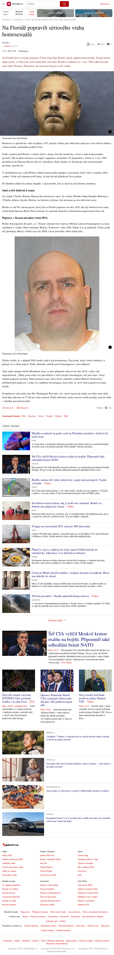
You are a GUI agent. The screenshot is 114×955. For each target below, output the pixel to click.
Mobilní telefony (31, 926)
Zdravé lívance (8, 893)
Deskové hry (92, 926)
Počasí (34, 487)
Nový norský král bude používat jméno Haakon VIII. (92, 698)
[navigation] (3, 4)
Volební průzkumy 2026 (12, 859)
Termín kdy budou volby (12, 867)
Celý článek (66, 662)
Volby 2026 (7, 855)
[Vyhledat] (64, 4)
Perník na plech (9, 905)
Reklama (26, 941)
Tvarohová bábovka (11, 897)
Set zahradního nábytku (92, 916)
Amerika (35, 464)
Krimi (34, 441)
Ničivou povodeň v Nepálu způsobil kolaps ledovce (60, 596)
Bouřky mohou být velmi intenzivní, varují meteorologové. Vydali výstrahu (69, 481)
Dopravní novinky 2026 (88, 893)
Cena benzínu (74, 912)
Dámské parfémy (66, 926)
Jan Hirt (43, 863)
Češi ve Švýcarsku (48, 897)
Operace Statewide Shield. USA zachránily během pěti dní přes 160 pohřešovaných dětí (56, 700)
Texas (40, 416)
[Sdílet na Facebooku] (106, 407)
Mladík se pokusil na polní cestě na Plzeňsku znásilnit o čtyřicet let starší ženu (70, 434)
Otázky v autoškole (86, 901)
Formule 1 (82, 871)
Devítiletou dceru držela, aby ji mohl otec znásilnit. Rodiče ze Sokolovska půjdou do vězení (66, 504)
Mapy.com (25, 912)
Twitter (17, 941)
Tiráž (43, 941)
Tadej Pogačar (46, 867)
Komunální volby (9, 875)
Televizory (105, 926)
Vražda (58, 416)
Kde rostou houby (58, 912)
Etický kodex (71, 941)
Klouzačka (75, 916)
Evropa (34, 580)
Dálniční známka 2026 (87, 889)
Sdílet (102, 44)
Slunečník (64, 916)
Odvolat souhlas (102, 941)
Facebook (7, 941)
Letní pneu (80, 926)
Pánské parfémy (63, 930)
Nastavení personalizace (57, 943)
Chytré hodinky (47, 930)
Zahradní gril (51, 921)
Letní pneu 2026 (85, 885)
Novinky (5, 42)
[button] (57, 103)
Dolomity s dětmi (47, 905)
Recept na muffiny (10, 889)
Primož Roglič (46, 871)
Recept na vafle (9, 901)
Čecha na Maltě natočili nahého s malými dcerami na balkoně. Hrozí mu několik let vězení (70, 574)
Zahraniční (36, 600)
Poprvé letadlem (47, 889)
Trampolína (53, 916)
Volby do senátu (9, 871)
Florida (49, 416)
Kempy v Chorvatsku (49, 885)
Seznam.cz (105, 4)
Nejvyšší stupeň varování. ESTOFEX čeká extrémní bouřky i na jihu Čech (16, 698)
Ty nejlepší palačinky (11, 885)
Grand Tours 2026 (48, 875)
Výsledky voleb (8, 863)
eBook (92, 44)
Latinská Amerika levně (50, 901)
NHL (80, 875)
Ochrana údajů (85, 941)
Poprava (31, 416)
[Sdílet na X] (110, 407)
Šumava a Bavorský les (50, 893)
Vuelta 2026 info (47, 855)
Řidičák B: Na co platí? (88, 897)
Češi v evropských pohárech (95, 912)
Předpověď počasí (40, 912)
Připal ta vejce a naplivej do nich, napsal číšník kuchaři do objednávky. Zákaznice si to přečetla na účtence (65, 551)
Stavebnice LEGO (48, 926)
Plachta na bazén (38, 916)
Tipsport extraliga (85, 863)
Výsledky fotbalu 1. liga (88, 859)
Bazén (25, 916)
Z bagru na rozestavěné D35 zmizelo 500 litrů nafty (61, 526)
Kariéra (35, 941)
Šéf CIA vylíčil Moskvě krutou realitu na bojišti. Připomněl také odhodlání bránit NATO (68, 458)
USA (23, 416)
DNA (66, 416)
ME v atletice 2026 (86, 867)
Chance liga (83, 855)
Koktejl (34, 557)
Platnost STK (83, 905)
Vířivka (63, 921)
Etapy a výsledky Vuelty (50, 859)
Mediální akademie (55, 941)
